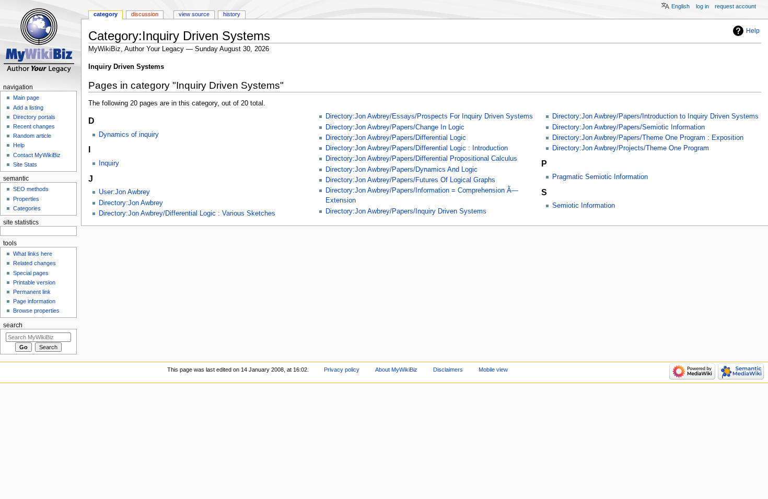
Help (753, 30)
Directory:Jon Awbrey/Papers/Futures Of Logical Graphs (410, 180)
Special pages (31, 273)
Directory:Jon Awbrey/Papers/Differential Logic (395, 137)
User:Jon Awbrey (124, 192)
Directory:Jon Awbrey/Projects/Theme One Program (630, 148)
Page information (34, 301)
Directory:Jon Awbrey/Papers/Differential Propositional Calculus (421, 158)
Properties (26, 199)
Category (106, 14)
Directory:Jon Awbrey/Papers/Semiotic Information (628, 127)
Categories (27, 208)
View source (194, 14)
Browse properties (36, 310)
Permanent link (32, 292)
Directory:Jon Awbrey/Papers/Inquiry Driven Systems (405, 211)
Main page (26, 97)
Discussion (144, 14)
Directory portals (34, 117)
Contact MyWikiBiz (37, 155)
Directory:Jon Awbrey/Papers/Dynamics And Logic (401, 169)
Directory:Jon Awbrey (131, 203)
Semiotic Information (583, 205)
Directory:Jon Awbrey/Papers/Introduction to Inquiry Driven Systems (655, 116)
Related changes (34, 263)
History (231, 14)
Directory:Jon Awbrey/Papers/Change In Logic (394, 127)
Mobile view (493, 369)
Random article (32, 136)
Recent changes (34, 126)
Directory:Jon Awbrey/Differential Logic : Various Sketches (187, 213)
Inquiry (109, 163)
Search (12, 325)
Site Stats (25, 164)
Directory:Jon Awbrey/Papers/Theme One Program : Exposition (647, 137)
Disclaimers (448, 369)
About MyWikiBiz (396, 369)
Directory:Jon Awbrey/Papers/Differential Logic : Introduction (416, 148)
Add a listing (28, 107)
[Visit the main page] (40, 40)
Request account (735, 6)
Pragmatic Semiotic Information (600, 177)
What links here (32, 254)
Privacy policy (341, 369)
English (680, 6)
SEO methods (31, 189)
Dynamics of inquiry (129, 134)
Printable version (34, 282)
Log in (702, 6)
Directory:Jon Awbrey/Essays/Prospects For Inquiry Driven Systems (429, 116)
